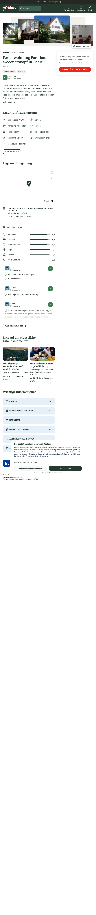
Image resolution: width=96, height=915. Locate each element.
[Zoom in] (52, 171)
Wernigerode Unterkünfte (12, 477)
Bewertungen (53, 2)
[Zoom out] (52, 175)
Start (4, 475)
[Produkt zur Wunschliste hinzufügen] (25, 350)
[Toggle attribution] (52, 200)
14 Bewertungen (14, 79)
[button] (7, 102)
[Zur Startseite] (9, 8)
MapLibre (47, 201)
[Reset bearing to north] (52, 178)
